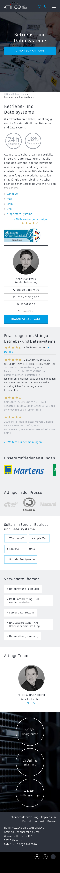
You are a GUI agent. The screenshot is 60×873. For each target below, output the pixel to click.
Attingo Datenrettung (15, 94)
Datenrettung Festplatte (24, 588)
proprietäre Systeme (19, 214)
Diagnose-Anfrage (26, 319)
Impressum (48, 817)
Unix (9, 208)
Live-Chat (28, 311)
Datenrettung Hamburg (23, 636)
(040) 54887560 (28, 289)
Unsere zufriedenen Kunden (29, 458)
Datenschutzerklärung (24, 817)
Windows (12, 193)
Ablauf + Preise (45, 821)
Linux (10, 204)
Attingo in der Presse (23, 492)
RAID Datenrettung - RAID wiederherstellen (24, 601)
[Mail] (28, 703)
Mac (9, 198)
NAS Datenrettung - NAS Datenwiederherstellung (24, 624)
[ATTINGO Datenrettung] (15, 5)
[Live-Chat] (40, 6)
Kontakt (27, 821)
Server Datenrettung (22, 612)
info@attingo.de (28, 297)
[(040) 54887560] (46, 6)
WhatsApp (28, 304)
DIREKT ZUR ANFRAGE (30, 50)
